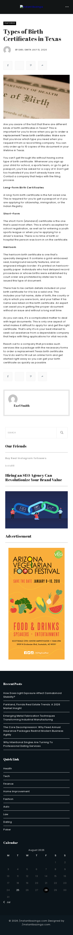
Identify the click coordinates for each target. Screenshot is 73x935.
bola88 (9, 465)
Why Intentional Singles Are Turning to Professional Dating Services (28, 744)
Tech (6, 776)
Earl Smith (25, 49)
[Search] (62, 432)
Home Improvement (16, 791)
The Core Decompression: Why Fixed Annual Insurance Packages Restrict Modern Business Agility (33, 730)
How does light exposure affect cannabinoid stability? (32, 695)
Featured (9, 23)
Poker (7, 829)
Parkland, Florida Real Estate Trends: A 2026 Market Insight (31, 706)
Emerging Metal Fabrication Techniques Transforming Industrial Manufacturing (29, 717)
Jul (7, 902)
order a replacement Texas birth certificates (35, 133)
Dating (7, 822)
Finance (8, 784)
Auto (6, 806)
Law (5, 814)
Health (7, 768)
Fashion (8, 799)
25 (17, 890)
